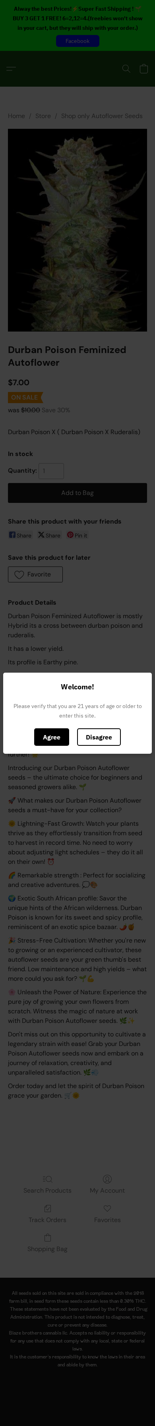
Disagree (99, 737)
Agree (51, 737)
